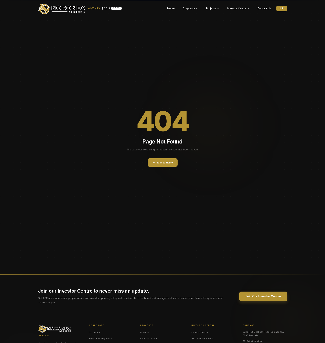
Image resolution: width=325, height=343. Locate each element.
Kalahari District (148, 338)
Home (171, 8)
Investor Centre (236, 8)
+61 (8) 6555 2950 (252, 340)
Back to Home (164, 162)
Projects (211, 8)
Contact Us (264, 8)
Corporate (189, 8)
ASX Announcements (202, 338)
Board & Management (100, 338)
